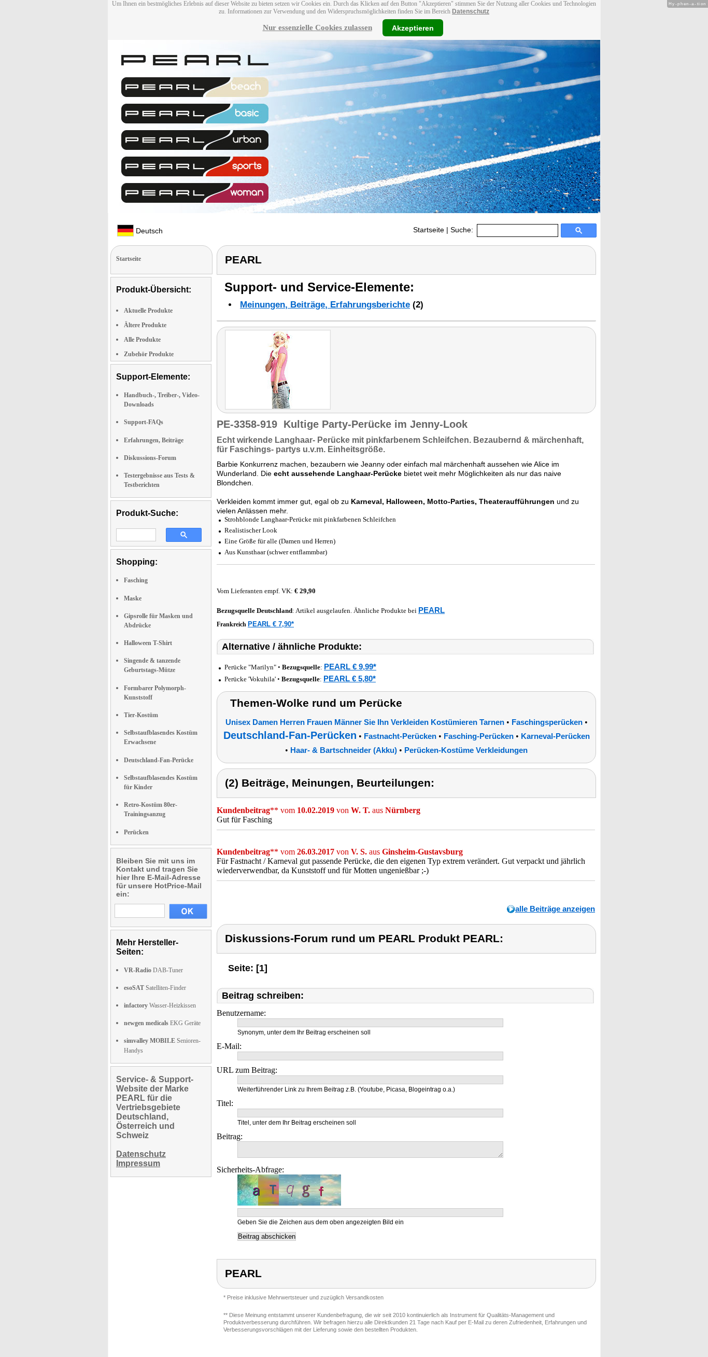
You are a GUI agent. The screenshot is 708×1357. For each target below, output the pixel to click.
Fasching (136, 580)
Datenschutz (470, 11)
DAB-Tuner (153, 970)
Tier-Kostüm (141, 715)
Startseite (428, 230)
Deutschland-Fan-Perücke (158, 760)
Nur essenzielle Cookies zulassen (317, 27)
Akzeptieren (413, 27)
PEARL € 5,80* (349, 678)
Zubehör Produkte (149, 354)
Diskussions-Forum (150, 457)
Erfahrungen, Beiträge (153, 440)
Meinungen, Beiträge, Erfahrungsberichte (325, 305)
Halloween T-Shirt (148, 643)
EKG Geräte (162, 1023)
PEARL (431, 610)
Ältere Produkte (145, 325)
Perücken (136, 832)
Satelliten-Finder (155, 987)
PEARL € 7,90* (271, 624)
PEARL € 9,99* (350, 666)
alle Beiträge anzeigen (555, 908)
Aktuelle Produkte (148, 310)
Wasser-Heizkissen (160, 1005)
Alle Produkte (142, 339)
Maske (132, 598)
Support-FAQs (143, 422)
